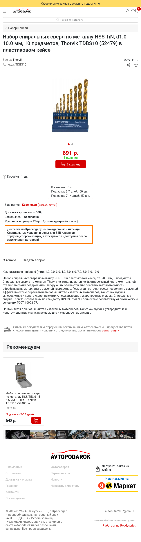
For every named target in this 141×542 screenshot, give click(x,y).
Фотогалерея (60, 467)
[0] (136, 10)
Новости (56, 479)
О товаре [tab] (10, 260)
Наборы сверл (18, 28)
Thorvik (17, 59)
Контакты (12, 492)
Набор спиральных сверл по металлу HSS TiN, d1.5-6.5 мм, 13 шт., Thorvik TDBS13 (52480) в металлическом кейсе (23, 398)
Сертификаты (60, 473)
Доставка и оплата (19, 479)
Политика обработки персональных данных (114, 520)
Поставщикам (15, 498)
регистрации (110, 330)
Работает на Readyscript (119, 525)
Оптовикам (13, 473)
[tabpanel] (70, 106)
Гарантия (12, 486)
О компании (14, 467)
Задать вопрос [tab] (34, 260)
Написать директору (65, 486)
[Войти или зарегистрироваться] (127, 10)
